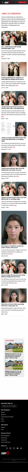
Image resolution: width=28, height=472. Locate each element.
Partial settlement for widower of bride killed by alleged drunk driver (12, 78)
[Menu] (2, 2)
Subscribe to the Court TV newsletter (9, 406)
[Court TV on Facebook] (7, 448)
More (2, 56)
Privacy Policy (4, 437)
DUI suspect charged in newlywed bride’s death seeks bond (12, 246)
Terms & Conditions (5, 435)
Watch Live (22, 2)
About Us (3, 427)
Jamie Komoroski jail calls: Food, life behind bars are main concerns (12, 169)
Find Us (2, 421)
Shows (2, 419)
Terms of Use (4, 440)
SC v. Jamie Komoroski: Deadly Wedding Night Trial (11, 47)
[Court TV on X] (14, 448)
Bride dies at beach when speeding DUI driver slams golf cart (12, 305)
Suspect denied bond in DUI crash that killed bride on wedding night (13, 198)
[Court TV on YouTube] (17, 448)
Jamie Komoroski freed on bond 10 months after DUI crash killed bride (12, 107)
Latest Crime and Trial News (7, 416)
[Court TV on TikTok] (21, 448)
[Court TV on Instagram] (10, 448)
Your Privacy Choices (5, 442)
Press (2, 429)
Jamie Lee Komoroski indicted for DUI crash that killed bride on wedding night (13, 139)
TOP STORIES (9, 341)
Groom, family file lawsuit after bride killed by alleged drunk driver (13, 276)
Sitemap (3, 412)
